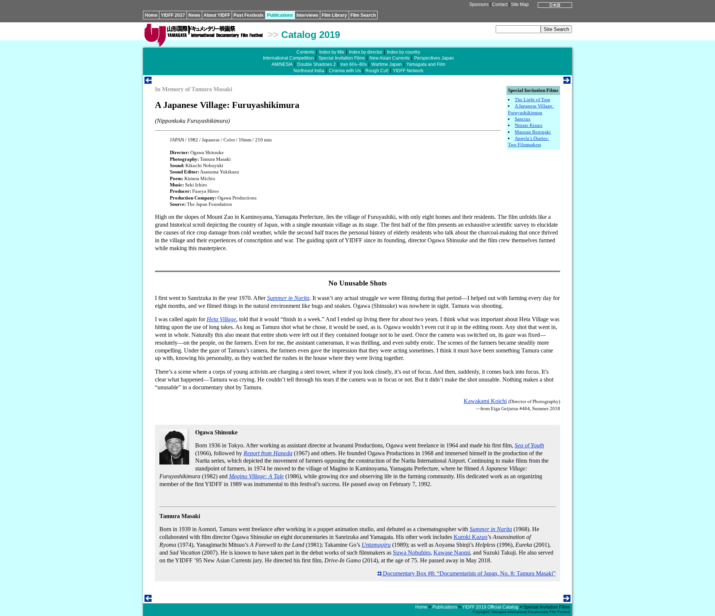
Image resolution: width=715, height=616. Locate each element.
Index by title (331, 52)
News (194, 15)
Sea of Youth (529, 445)
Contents (305, 52)
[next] (567, 82)
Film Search (363, 15)
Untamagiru (376, 545)
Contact (500, 4)
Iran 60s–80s (353, 64)
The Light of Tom (532, 99)
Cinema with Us (345, 70)
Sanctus (522, 119)
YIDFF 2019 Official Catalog (490, 607)
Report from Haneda (268, 453)
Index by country (403, 52)
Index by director (365, 52)
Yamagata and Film (425, 64)
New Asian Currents (389, 58)
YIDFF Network (408, 70)
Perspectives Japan (434, 58)
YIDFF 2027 (173, 15)
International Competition (288, 58)
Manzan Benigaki (533, 132)
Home (151, 15)
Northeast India (308, 70)
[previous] (148, 82)
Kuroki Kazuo (470, 537)
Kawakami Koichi (485, 401)
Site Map (520, 4)
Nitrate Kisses (528, 125)
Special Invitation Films (341, 58)
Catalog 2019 (310, 34)
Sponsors (479, 4)
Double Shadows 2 (316, 64)
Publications (280, 15)
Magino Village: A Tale (256, 476)
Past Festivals (248, 15)
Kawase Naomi (451, 552)
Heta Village (221, 319)
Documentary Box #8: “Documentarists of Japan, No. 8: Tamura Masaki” (468, 573)
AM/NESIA (282, 64)
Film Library (334, 15)
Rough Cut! (376, 70)
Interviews (307, 15)
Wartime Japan (386, 64)
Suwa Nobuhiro (411, 552)
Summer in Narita (288, 298)
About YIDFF (217, 15)
